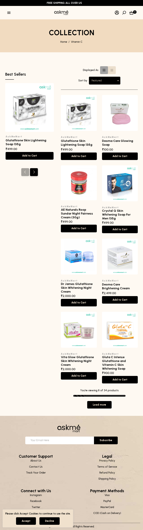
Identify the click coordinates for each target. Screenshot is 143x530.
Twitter (36, 507)
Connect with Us (36, 490)
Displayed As (90, 70)
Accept (26, 521)
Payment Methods (107, 490)
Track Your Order (36, 472)
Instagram (36, 495)
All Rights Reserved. (83, 526)
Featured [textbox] (97, 80)
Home (63, 41)
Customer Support (36, 456)
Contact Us (36, 466)
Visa (107, 495)
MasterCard (107, 507)
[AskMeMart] (63, 12)
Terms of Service (107, 466)
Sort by (82, 80)
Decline (49, 521)
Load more (99, 404)
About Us (35, 460)
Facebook (36, 501)
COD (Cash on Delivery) (107, 513)
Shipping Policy (107, 478)
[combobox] (104, 81)
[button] (34, 172)
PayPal (107, 501)
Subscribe (106, 440)
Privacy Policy (107, 460)
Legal (107, 456)
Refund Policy (107, 472)
